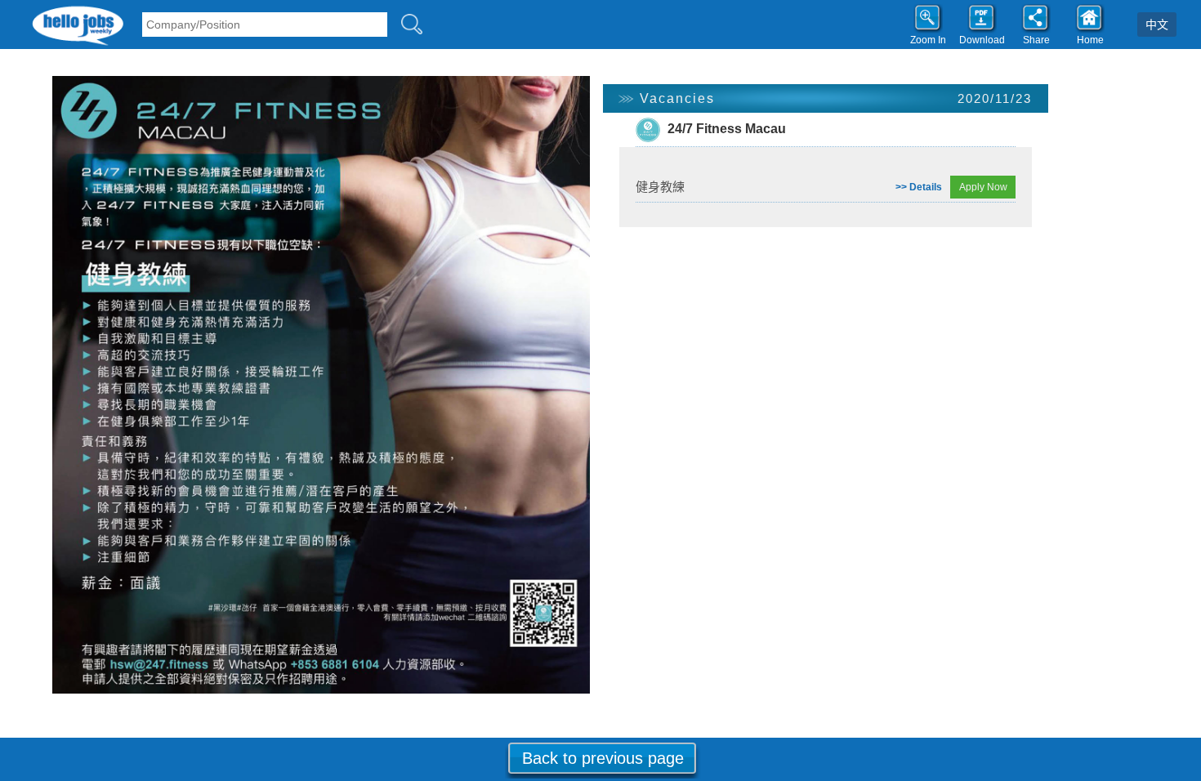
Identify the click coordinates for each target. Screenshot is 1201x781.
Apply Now (983, 187)
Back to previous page (603, 758)
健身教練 (660, 187)
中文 (1156, 24)
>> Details (918, 187)
